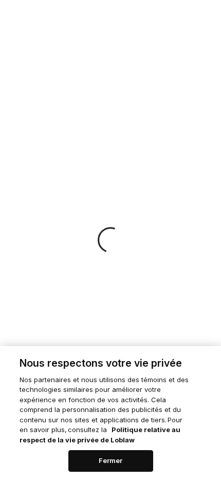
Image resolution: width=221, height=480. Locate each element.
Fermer (111, 460)
